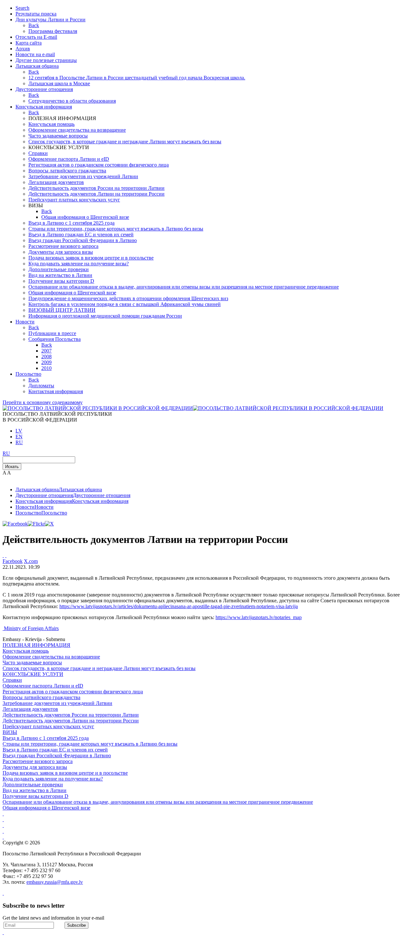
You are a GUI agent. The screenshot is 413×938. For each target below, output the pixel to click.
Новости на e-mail (35, 54)
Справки (38, 153)
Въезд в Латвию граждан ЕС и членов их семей (81, 234)
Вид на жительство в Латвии (60, 275)
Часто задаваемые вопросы (58, 135)
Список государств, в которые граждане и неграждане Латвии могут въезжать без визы (124, 141)
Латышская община (37, 66)
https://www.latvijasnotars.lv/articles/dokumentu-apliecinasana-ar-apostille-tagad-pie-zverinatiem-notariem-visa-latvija (178, 606)
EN (19, 436)
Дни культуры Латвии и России (50, 19)
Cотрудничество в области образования (72, 101)
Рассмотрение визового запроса (63, 246)
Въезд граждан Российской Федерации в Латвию (82, 240)
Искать (12, 466)
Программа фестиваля (52, 31)
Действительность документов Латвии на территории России (96, 194)
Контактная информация (55, 391)
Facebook (13, 561)
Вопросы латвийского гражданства (67, 170)
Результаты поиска (35, 13)
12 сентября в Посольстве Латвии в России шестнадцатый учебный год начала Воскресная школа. (136, 77)
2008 (46, 356)
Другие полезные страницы (46, 60)
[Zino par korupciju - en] (3, 837)
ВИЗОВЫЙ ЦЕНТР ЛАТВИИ (62, 310)
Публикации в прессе (52, 333)
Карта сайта (28, 43)
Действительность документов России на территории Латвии (96, 188)
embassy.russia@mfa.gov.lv (54, 882)
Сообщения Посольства (54, 339)
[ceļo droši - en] (3, 825)
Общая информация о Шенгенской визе (85, 217)
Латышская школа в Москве (59, 83)
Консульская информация (43, 106)
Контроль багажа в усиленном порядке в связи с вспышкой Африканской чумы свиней (124, 304)
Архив (22, 48)
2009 (46, 362)
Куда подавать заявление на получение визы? (78, 263)
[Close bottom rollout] (3, 893)
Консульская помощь (51, 124)
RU (19, 442)
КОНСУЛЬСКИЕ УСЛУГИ (33, 674)
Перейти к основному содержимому (43, 402)
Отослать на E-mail (36, 37)
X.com (31, 561)
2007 (46, 350)
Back (33, 25)
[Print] (3, 555)
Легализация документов (56, 182)
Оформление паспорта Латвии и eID (68, 159)
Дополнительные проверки (58, 269)
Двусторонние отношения (44, 89)
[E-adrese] (3, 831)
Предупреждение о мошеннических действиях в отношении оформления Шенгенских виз (128, 298)
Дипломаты (41, 385)
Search (22, 8)
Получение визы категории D (61, 281)
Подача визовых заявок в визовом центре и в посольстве (91, 257)
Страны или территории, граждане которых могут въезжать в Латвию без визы (115, 228)
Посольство (28, 374)
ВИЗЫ (10, 732)
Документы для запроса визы (60, 252)
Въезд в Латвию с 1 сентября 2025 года (71, 223)
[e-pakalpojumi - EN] (3, 813)
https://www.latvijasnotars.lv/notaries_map (259, 617)
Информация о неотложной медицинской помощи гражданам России (105, 316)
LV (18, 430)
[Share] (5, 555)
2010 (46, 368)
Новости (25, 321)
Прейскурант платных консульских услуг (74, 199)
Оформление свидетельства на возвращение (77, 130)
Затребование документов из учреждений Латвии (83, 176)
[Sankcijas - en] (3, 819)
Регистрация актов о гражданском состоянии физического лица (98, 165)
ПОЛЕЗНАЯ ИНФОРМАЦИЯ (36, 645)
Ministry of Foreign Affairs (31, 628)
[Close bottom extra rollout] (3, 932)
